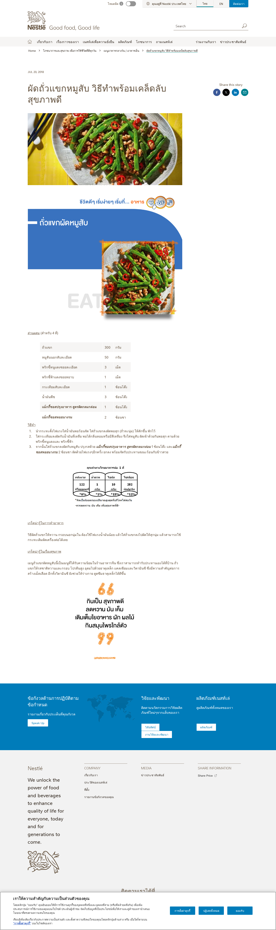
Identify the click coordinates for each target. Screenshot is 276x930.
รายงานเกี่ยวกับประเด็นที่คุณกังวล (51, 714)
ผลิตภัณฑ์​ (206, 727)
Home (30, 42)
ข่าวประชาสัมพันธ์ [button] (233, 41)
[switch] (131, 3)
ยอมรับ (240, 910)
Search (244, 26)
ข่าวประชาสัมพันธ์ (152, 775)
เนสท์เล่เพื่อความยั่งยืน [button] (98, 41)
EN (221, 3)
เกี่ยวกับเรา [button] (44, 41)
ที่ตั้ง (86, 789)
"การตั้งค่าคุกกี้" (22, 923)
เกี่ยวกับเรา (91, 775)
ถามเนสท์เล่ (164, 41)
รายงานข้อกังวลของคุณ (99, 797)
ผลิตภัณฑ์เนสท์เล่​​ (213, 698)
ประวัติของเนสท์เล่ (95, 782)
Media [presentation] (146, 768)
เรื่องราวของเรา (67, 41)
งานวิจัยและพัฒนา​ (156, 734)
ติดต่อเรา (238, 3)
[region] (138, 911)
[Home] (64, 20)
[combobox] (206, 25)
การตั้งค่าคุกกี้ (182, 910)
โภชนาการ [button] (144, 41)
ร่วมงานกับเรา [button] (206, 41)
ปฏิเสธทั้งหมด (211, 910)
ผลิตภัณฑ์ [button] (125, 41)
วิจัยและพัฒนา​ (155, 698)
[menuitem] (205, 3)
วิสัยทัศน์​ (150, 727)
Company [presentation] (92, 768)
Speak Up (38, 723)
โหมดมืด (113, 3)
